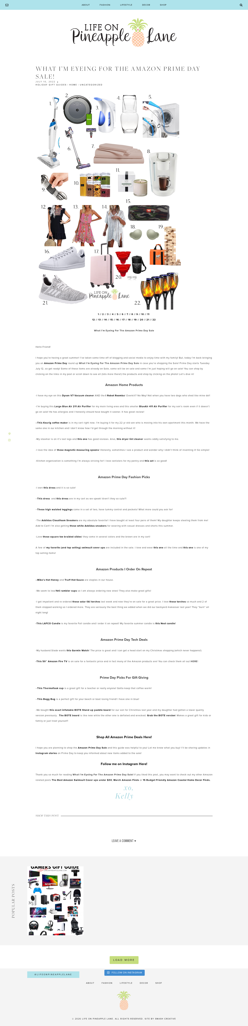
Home (73, 85)
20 (141, 319)
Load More (124, 960)
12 (93, 319)
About (86, 5)
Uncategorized (91, 85)
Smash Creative (165, 1019)
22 (154, 319)
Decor (146, 5)
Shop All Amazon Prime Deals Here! (124, 737)
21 (148, 319)
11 (148, 314)
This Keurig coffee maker (52, 422)
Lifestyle (126, 5)
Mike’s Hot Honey (48, 580)
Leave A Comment (123, 841)
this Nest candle (165, 623)
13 (99, 319)
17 (123, 319)
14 (105, 319)
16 (117, 319)
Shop (163, 5)
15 (111, 319)
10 (142, 314)
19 (135, 319)
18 (129, 319)
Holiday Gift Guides (51, 85)
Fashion (105, 5)
